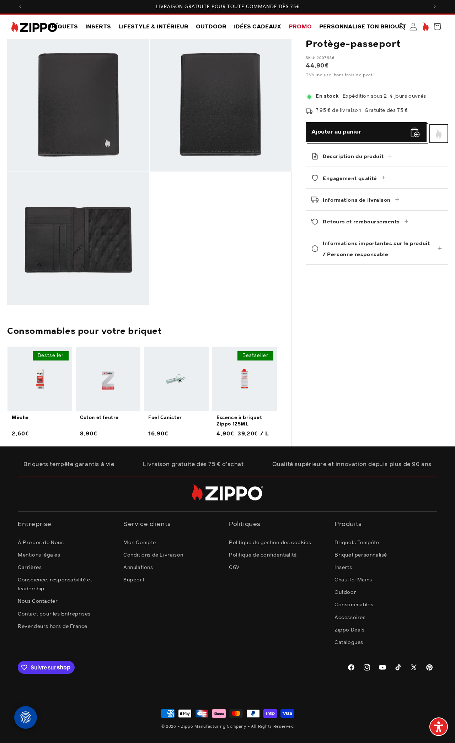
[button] (402, 26)
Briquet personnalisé (360, 554)
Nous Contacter (38, 601)
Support (133, 579)
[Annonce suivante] (435, 6)
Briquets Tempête (356, 542)
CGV (234, 567)
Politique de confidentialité (263, 554)
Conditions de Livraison (153, 554)
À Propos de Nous (41, 542)
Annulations (138, 567)
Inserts (343, 567)
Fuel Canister (165, 418)
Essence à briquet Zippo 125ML (239, 421)
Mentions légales (39, 554)
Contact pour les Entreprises (54, 613)
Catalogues (348, 642)
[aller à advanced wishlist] (425, 26)
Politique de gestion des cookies (270, 542)
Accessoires (350, 617)
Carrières (30, 567)
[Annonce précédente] (20, 6)
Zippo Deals (349, 629)
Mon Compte (139, 542)
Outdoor (345, 592)
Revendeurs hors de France (52, 626)
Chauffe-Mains (353, 579)
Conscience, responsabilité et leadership (55, 584)
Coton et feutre (99, 418)
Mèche (20, 418)
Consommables (353, 604)
